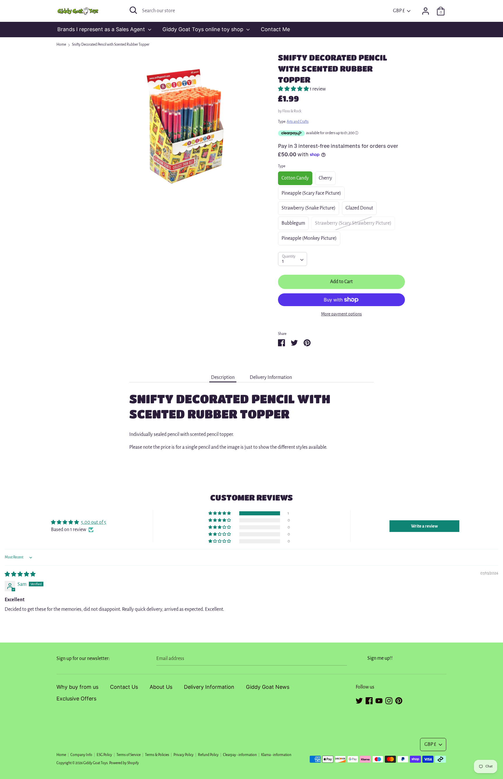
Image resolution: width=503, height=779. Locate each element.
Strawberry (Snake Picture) (308, 208)
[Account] (425, 9)
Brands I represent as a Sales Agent (101, 29)
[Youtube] (379, 699)
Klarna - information (276, 755)
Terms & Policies (157, 755)
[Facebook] (369, 699)
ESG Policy (104, 755)
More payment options (341, 314)
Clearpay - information (240, 755)
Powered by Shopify (124, 763)
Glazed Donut (359, 208)
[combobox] (292, 259)
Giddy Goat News (267, 687)
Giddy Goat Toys (95, 763)
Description (223, 377)
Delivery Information (271, 377)
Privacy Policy (183, 755)
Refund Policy (208, 755)
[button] (294, 89)
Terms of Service (128, 755)
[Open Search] (133, 10)
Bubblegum (293, 223)
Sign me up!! (380, 658)
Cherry (325, 178)
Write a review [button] (424, 526)
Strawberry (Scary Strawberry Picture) (353, 223)
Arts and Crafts (298, 122)
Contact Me (275, 29)
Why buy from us (77, 687)
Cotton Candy (295, 178)
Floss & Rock (291, 111)
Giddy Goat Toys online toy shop (203, 29)
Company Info (81, 755)
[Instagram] (388, 699)
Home (61, 755)
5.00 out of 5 (93, 522)
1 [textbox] (283, 261)
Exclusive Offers (76, 698)
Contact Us (124, 687)
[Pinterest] (398, 699)
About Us (161, 687)
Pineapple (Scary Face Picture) (311, 193)
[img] (20, 574)
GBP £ (399, 10)
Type (281, 166)
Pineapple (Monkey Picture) (309, 238)
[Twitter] (359, 699)
